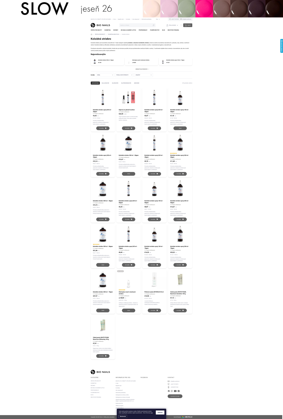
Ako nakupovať (135, 19)
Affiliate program (119, 405)
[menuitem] (97, 30)
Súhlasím (160, 412)
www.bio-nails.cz (119, 408)
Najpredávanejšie (126, 83)
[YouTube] (175, 391)
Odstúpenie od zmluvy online (122, 394)
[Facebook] (169, 391)
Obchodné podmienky (146, 19)
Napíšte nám (121, 19)
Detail (180, 128)
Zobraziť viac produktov (141, 69)
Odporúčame (95, 83)
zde (152, 413)
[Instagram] (172, 391)
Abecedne (136, 83)
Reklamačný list (119, 403)
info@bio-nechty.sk (175, 381)
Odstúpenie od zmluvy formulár (123, 397)
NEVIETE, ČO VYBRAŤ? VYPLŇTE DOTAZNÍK (101, 19)
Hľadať (153, 25)
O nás (114, 19)
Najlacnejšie (105, 83)
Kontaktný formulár (175, 396)
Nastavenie (123, 416)
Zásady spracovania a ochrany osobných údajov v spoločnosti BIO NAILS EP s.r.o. (125, 400)
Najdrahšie (115, 83)
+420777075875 (174, 384)
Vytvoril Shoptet (177, 417)
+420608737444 (174, 387)
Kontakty (128, 19)
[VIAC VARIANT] (129, 280)
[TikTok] (178, 391)
